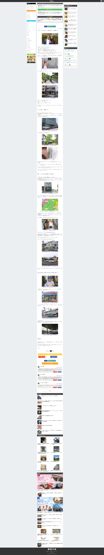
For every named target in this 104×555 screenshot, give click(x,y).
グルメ (28, 13)
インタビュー (29, 19)
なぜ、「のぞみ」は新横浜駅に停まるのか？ (69, 55)
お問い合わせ (29, 50)
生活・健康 (40, 3)
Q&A (28, 43)
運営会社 (47, 551)
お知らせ (28, 38)
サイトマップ (29, 44)
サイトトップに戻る (32, 3)
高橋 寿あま (61, 28)
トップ (38, 3)
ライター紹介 (29, 41)
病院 (28, 32)
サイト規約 (28, 47)
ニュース (30, 9)
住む (28, 26)
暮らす (28, 29)
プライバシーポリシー (55, 551)
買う (28, 23)
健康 (28, 35)
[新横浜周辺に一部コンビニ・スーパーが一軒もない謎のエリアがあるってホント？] (54, 26)
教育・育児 (28, 16)
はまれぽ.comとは (29, 40)
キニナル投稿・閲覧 (31, 6)
